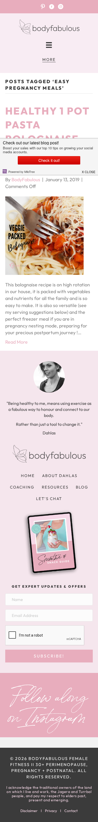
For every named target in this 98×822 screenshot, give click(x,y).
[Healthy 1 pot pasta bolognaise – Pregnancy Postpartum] (44, 235)
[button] (49, 656)
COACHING (22, 487)
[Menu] (48, 45)
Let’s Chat (49, 498)
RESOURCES (55, 487)
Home (28, 475)
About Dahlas (59, 475)
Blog (82, 487)
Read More (16, 342)
